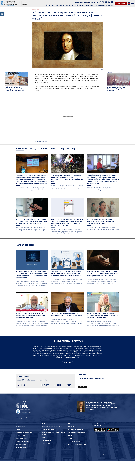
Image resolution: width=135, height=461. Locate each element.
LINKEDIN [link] (57, 385)
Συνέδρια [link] (78, 5)
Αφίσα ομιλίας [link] (40, 141)
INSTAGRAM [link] (45, 385)
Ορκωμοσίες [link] (100, 5)
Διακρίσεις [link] (85, 5)
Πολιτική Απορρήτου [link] (101, 454)
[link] (2, 14)
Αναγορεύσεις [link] (60, 5)
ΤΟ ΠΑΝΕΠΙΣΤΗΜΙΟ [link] (121, 3)
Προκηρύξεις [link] (109, 5)
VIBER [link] (69, 385)
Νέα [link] (46, 5)
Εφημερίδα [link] (91, 2)
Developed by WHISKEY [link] (113, 454)
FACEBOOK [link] (22, 385)
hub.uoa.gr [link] (97, 425)
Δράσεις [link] (51, 5)
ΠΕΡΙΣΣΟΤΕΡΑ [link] (67, 362)
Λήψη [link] (46, 141)
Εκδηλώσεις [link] (69, 5)
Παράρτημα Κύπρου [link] (81, 2)
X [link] (33, 385)
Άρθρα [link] (92, 5)
